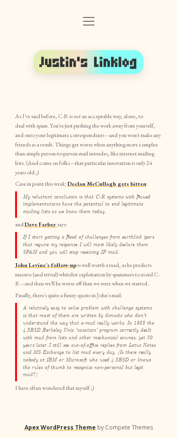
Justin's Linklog (89, 62)
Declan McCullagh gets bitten (106, 184)
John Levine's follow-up (45, 265)
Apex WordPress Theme (60, 427)
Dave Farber (41, 224)
